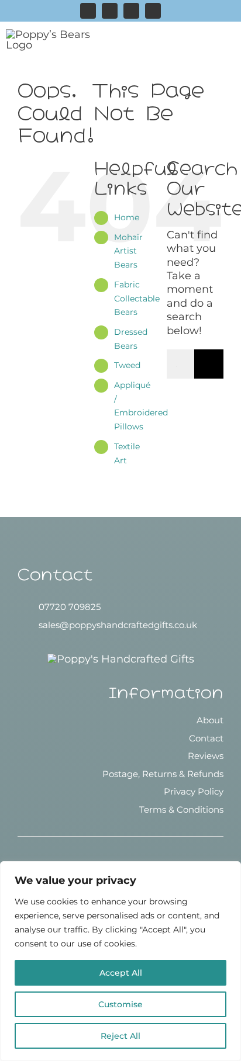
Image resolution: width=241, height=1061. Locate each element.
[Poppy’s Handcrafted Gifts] (120, 659)
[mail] (153, 11)
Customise (120, 1004)
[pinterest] (131, 11)
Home (126, 217)
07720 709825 (70, 606)
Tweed (127, 365)
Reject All (120, 1036)
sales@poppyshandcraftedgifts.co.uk (118, 624)
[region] (120, 961)
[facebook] (110, 11)
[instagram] (88, 11)
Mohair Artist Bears (128, 251)
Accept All (120, 973)
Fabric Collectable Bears (137, 298)
